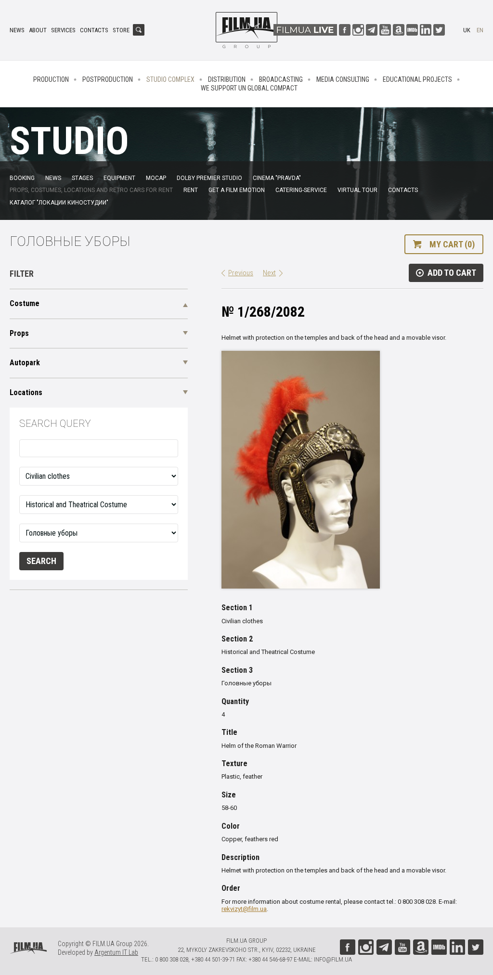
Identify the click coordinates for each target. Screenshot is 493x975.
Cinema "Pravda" (277, 178)
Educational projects (417, 79)
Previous (240, 273)
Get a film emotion (236, 190)
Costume (24, 303)
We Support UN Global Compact (249, 88)
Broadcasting (281, 79)
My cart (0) (452, 244)
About (38, 30)
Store (121, 30)
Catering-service (301, 190)
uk (466, 30)
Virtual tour (357, 190)
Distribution (227, 79)
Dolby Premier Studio (209, 178)
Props (19, 333)
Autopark (25, 362)
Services (63, 30)
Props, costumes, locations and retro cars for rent (91, 190)
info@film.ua (333, 959)
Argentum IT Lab (116, 952)
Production (51, 79)
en (480, 30)
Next (269, 273)
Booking (22, 178)
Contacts (94, 30)
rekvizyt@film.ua (244, 908)
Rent (190, 190)
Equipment (119, 178)
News (17, 30)
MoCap (156, 178)
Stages (82, 178)
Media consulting (342, 79)
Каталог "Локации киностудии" (59, 202)
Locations (26, 392)
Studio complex (170, 79)
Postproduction (107, 79)
